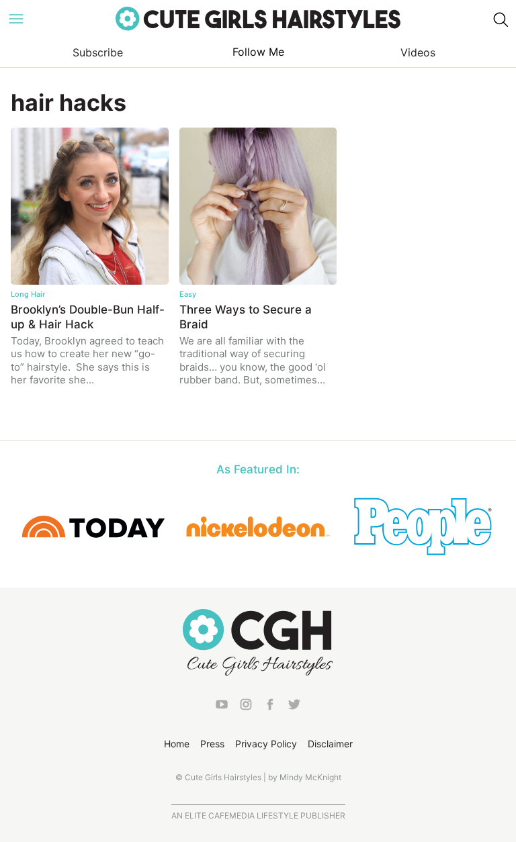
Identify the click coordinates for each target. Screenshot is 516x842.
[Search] (500, 19)
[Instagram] (246, 707)
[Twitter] (294, 707)
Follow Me (258, 51)
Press (212, 743)
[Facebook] (270, 707)
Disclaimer (330, 743)
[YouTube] (221, 707)
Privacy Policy (266, 743)
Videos (417, 52)
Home (176, 743)
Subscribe (98, 52)
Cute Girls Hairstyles (258, 19)
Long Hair (28, 294)
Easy (187, 294)
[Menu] (16, 19)
